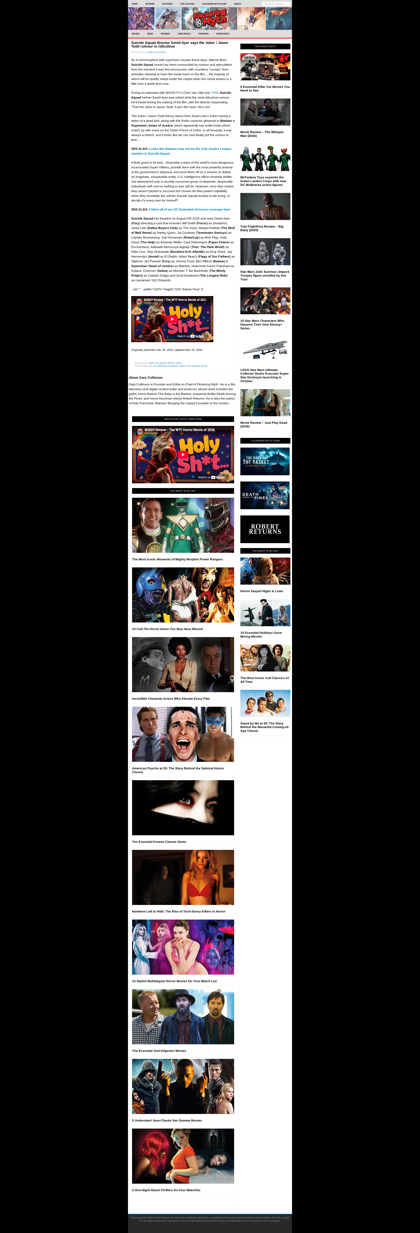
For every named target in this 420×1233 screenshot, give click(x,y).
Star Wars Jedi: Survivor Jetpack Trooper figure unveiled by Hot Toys (264, 275)
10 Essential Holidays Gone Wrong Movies (261, 634)
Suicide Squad (200, 366)
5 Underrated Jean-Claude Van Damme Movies (167, 1120)
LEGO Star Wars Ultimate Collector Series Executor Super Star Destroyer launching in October (264, 375)
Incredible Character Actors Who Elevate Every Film (171, 698)
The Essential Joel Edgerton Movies (159, 1051)
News (179, 363)
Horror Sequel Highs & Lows (261, 591)
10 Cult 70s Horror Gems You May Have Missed (167, 629)
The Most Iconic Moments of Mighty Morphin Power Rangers (177, 559)
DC (150, 366)
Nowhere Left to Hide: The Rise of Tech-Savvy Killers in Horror (178, 911)
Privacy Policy (235, 1221)
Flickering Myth (210, 18)
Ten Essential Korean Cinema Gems (159, 841)
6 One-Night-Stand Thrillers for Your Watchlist (166, 1190)
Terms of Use (218, 1221)
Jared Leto (185, 366)
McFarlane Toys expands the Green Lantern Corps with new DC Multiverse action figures (263, 181)
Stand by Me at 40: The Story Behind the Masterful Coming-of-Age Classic (264, 727)
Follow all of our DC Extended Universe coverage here (189, 209)
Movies (171, 363)
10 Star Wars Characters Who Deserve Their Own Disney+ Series (262, 324)
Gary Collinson (157, 363)
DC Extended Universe (165, 366)
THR (214, 92)
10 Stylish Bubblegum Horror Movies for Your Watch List (174, 981)
